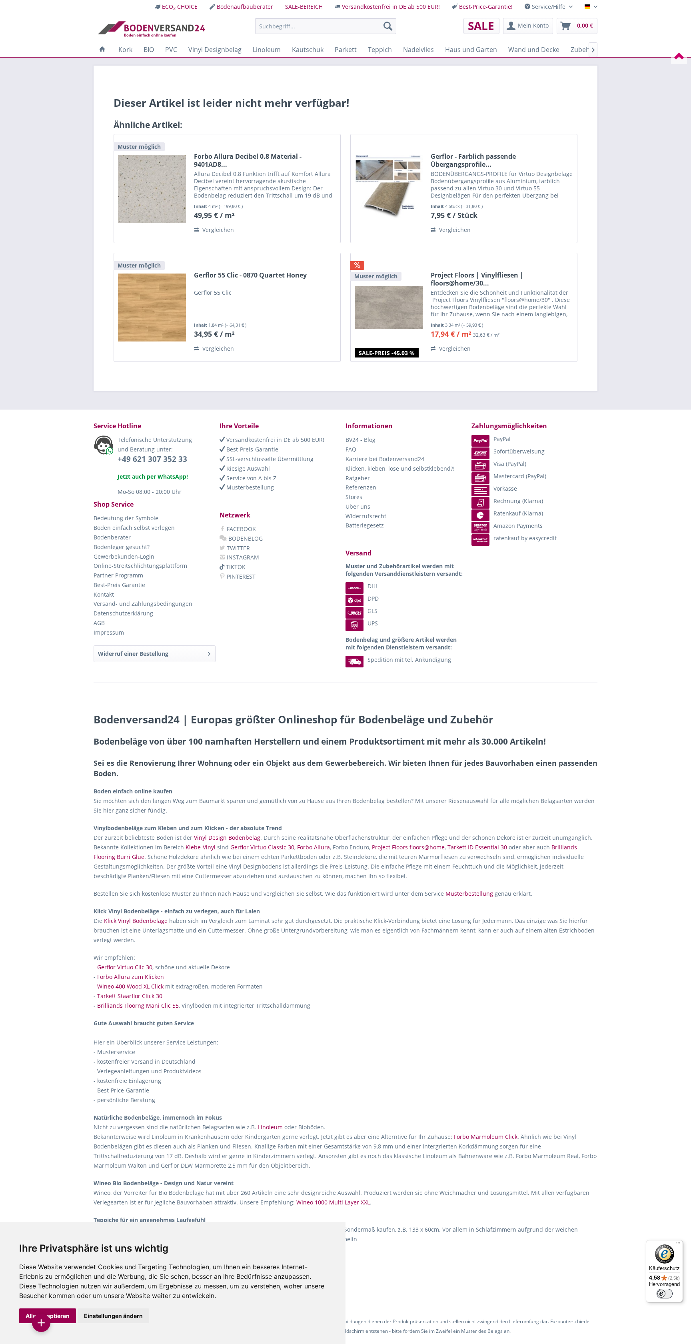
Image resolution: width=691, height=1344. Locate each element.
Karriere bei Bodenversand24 (385, 459)
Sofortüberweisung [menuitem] (519, 451)
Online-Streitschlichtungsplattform (140, 565)
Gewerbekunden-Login (124, 556)
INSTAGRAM (242, 557)
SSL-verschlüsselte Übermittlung (269, 459)
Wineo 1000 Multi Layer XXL (333, 1202)
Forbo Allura (313, 847)
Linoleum (270, 1127)
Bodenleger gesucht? (122, 547)
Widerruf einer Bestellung (133, 653)
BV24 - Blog (360, 439)
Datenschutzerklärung (123, 613)
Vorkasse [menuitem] (505, 488)
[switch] (665, 1293)
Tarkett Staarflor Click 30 (129, 996)
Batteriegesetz (365, 525)
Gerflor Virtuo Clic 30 (124, 967)
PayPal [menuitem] (502, 439)
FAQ (351, 449)
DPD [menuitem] (373, 598)
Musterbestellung (249, 487)
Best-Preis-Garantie (251, 449)
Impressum (109, 632)
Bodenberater (112, 537)
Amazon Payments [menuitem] (518, 525)
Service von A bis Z (250, 478)
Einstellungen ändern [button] (113, 1315)
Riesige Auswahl (247, 468)
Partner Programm (118, 575)
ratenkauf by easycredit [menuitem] (525, 538)
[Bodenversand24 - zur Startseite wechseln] (151, 28)
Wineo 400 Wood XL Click (130, 986)
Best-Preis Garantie (119, 585)
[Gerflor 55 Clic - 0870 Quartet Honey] (152, 307)
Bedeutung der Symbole (126, 518)
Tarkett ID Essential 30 (477, 847)
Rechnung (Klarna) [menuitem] (518, 501)
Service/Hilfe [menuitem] (548, 6)
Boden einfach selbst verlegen (134, 527)
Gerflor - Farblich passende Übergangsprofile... (473, 160)
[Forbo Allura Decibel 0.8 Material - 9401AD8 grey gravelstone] (152, 188)
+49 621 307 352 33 (152, 459)
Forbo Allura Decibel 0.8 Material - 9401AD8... (248, 160)
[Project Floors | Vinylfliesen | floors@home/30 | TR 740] (389, 307)
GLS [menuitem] (372, 611)
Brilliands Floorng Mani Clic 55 (138, 1005)
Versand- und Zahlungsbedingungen (143, 603)
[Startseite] (102, 49)
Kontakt (104, 594)
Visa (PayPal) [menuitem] (509, 463)
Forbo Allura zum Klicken (130, 977)
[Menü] (678, 1245)
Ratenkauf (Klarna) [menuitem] (518, 513)
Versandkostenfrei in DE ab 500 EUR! (391, 6)
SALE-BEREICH (304, 6)
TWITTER (237, 548)
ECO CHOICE (180, 6)
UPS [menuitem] (372, 623)
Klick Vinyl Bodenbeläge (136, 921)
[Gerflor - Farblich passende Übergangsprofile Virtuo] (389, 188)
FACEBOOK (240, 529)
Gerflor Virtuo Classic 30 (262, 847)
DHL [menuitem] (372, 586)
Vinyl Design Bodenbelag (227, 837)
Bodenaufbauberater (245, 6)
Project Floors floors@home (408, 847)
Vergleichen (217, 230)
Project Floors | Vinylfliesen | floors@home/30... (477, 279)
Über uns (358, 506)
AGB (99, 623)
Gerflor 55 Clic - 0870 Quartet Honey (250, 275)
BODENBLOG (245, 538)
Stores (354, 497)
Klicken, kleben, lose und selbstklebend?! (400, 468)
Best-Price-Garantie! (486, 6)
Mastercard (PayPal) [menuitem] (519, 476)
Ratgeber (358, 478)
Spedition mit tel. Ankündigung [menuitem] (409, 659)
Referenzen (361, 487)
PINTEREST (240, 576)
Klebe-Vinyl (201, 847)
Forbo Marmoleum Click (485, 1136)
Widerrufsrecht (366, 516)
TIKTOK (235, 567)
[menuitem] (176, 7)
